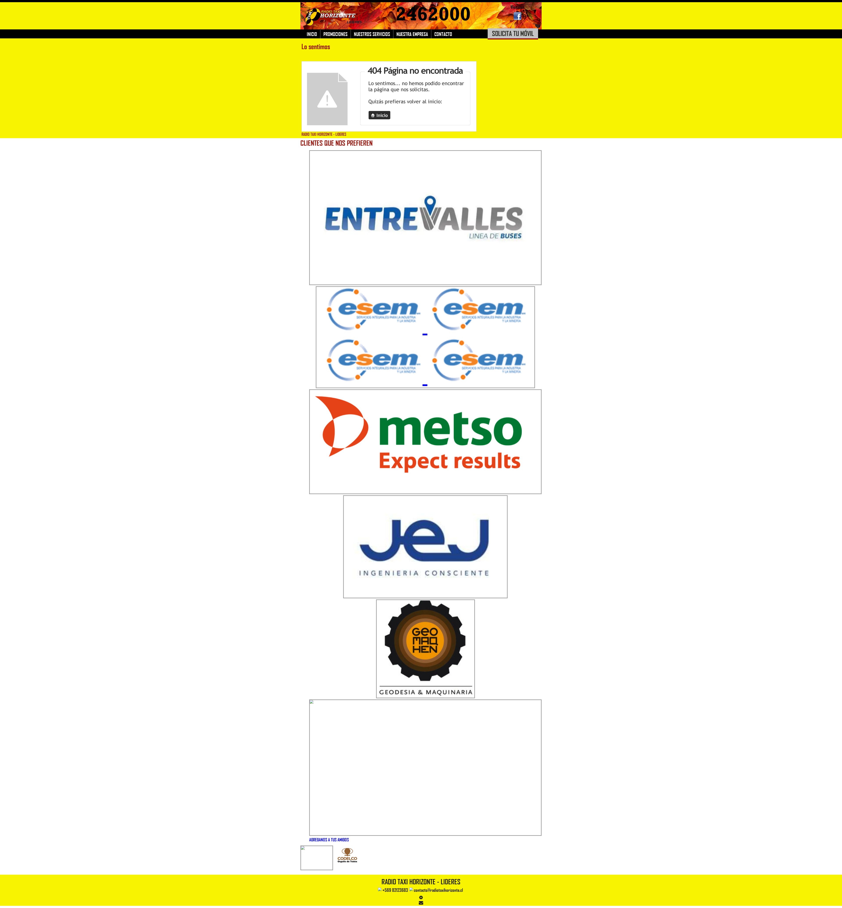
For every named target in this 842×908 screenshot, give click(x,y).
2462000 (433, 14)
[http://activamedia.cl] (835, 901)
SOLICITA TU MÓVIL (513, 33)
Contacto (443, 34)
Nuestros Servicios (372, 34)
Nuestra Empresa (412, 34)
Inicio (312, 34)
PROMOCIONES (335, 34)
